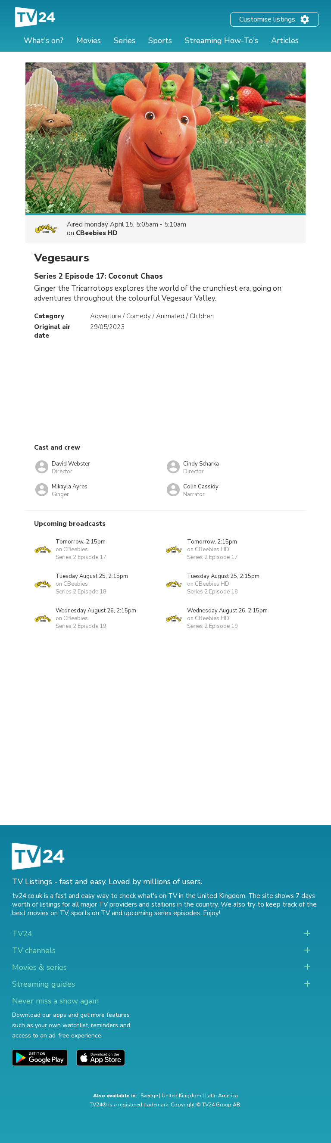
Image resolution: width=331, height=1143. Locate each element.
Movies (88, 40)
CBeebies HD (97, 233)
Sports (160, 40)
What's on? (43, 40)
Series (124, 40)
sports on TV (90, 913)
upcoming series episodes (162, 913)
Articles (285, 40)
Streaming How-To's (221, 40)
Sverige (149, 1095)
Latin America (221, 1095)
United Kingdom (181, 1095)
